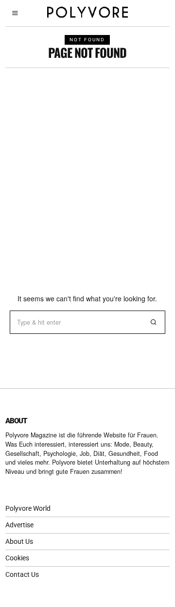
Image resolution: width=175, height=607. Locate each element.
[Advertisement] (87, 160)
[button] (153, 322)
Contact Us (22, 574)
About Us (19, 541)
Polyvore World (28, 508)
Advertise (19, 525)
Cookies (17, 558)
